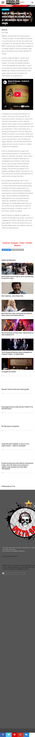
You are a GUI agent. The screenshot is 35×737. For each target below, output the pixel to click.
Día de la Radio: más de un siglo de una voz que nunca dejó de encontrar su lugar (17, 277)
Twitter (21, 243)
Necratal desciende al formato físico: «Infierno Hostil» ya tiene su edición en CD (17, 334)
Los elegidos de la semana (9, 372)
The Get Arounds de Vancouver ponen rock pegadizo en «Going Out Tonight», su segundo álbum (17, 353)
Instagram (14, 243)
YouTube (29, 243)
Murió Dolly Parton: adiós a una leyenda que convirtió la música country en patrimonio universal (17, 314)
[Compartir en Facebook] (3, 735)
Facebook (6, 243)
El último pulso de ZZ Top (8, 486)
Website (17, 245)
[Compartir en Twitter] (9, 735)
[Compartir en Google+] (20, 735)
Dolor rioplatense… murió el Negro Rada (12, 296)
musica (21, 249)
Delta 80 (4, 30)
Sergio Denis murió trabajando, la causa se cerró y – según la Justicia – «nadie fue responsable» (16, 445)
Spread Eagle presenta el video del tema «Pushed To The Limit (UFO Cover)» (17, 408)
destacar (14, 249)
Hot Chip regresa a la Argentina (10, 426)
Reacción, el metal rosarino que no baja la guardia (15, 389)
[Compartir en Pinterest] (15, 735)
